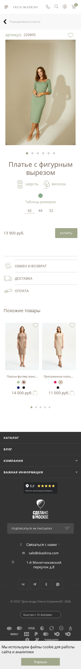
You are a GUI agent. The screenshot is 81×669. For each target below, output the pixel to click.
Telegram (35, 584)
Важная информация (23, 472)
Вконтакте (23, 584)
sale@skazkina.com (44, 553)
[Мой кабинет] (65, 7)
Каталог (11, 438)
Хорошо (40, 662)
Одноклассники (46, 584)
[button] (27, 153)
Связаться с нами (41, 544)
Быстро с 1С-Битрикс (37, 615)
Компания (13, 461)
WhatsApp (58, 584)
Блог (8, 449)
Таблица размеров (40, 201)
